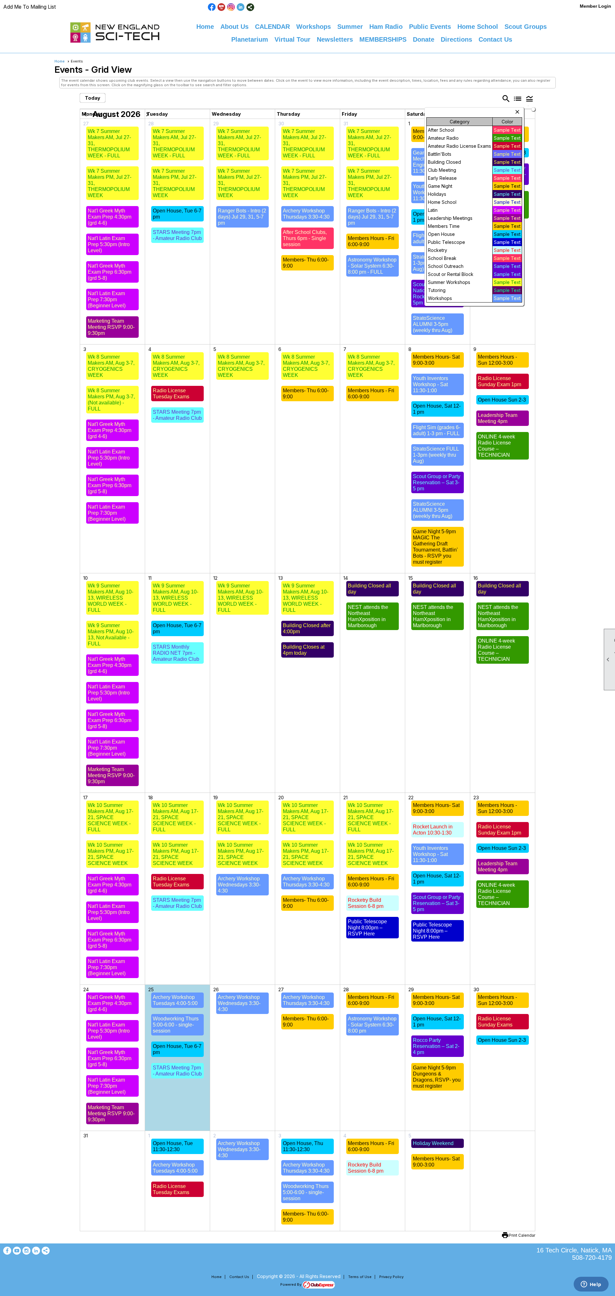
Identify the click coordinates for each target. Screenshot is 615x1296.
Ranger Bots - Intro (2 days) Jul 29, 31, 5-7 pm (242, 217)
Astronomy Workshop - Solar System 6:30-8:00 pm (372, 1025)
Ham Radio (386, 26)
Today (92, 98)
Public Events (430, 26)
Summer (350, 26)
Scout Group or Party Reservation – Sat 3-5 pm (436, 482)
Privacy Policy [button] (391, 1277)
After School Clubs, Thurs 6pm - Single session (305, 238)
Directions (456, 39)
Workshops (313, 26)
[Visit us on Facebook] (212, 7)
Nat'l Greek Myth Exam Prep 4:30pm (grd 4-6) (109, 217)
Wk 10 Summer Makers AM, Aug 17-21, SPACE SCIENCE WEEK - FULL (110, 817)
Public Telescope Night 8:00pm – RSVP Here (367, 927)
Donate (423, 39)
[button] (529, 98)
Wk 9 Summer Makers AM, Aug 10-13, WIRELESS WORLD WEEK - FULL (110, 598)
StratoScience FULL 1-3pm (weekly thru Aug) (436, 455)
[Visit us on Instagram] (231, 7)
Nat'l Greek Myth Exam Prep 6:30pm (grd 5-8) (109, 272)
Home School (477, 26)
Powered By (291, 1284)
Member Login (595, 6)
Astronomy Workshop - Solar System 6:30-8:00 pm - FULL (372, 266)
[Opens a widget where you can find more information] (591, 1285)
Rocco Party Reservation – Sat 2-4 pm (436, 1046)
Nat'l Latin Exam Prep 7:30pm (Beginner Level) (107, 299)
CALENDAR (272, 26)
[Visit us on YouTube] (221, 7)
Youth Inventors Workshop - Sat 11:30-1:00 (430, 384)
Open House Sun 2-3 (502, 400)
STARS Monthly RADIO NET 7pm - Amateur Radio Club (176, 653)
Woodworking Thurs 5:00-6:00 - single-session (176, 1025)
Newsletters (335, 39)
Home (205, 26)
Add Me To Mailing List (29, 7)
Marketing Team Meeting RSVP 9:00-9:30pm (111, 327)
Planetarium (249, 39)
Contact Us (495, 39)
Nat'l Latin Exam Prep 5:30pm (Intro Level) (109, 244)
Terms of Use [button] (360, 1277)
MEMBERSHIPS (382, 39)
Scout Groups (525, 26)
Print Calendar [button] (522, 1235)
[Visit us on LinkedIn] (241, 7)
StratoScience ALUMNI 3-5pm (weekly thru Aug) (432, 324)
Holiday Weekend (433, 1143)
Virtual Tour (292, 39)
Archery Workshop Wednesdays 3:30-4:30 (239, 884)
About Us (234, 26)
